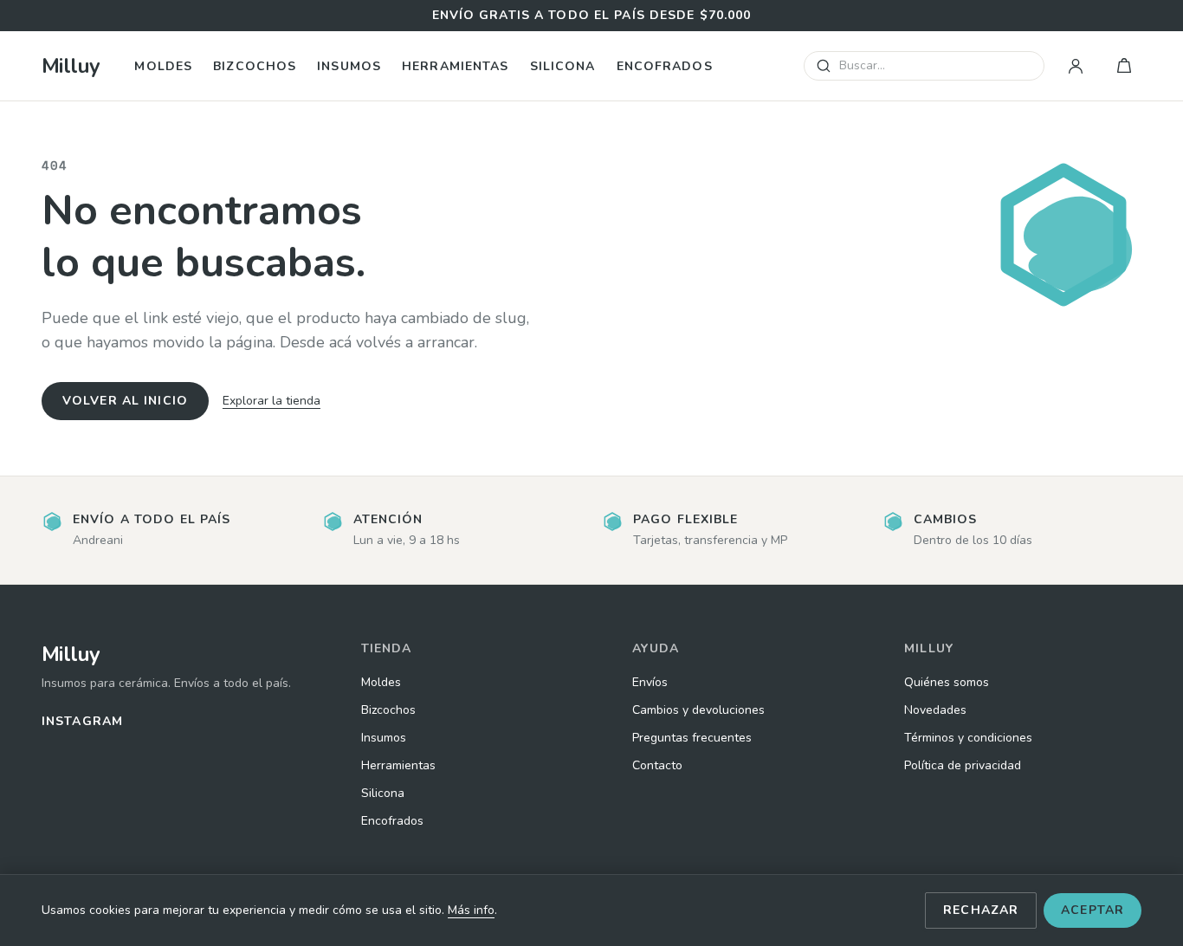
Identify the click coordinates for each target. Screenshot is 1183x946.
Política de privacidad (962, 765)
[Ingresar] (1075, 66)
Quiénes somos (946, 682)
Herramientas (455, 66)
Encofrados (665, 66)
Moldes (163, 66)
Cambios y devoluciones (698, 710)
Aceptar (1092, 910)
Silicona (563, 66)
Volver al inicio (125, 400)
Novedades (935, 710)
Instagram (82, 721)
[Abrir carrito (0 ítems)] (1124, 66)
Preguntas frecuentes (692, 737)
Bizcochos (254, 66)
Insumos (349, 66)
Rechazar (980, 910)
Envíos (650, 682)
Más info (471, 910)
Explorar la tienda (271, 400)
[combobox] (924, 66)
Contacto (657, 765)
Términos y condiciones (968, 737)
